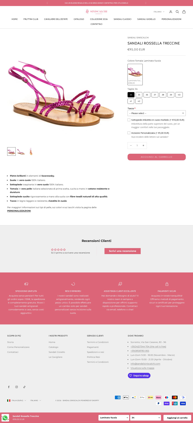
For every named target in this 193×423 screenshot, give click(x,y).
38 (163, 94)
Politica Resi (93, 357)
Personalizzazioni (171, 19)
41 (131, 100)
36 (147, 94)
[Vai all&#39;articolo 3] (31, 151)
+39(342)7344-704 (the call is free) (148, 346)
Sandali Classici (122, 19)
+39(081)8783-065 (140, 350)
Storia (10, 342)
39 (171, 94)
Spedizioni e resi (95, 352)
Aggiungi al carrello (156, 157)
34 (131, 94)
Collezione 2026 (99, 19)
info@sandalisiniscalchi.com (145, 363)
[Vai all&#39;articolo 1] (11, 151)
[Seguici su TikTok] (24, 386)
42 (139, 100)
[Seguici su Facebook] (8, 386)
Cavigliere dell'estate (56, 19)
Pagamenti (93, 347)
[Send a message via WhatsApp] (5, 417)
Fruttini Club (31, 19)
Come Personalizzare (18, 347)
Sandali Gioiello (146, 19)
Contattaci (96, 24)
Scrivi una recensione (122, 251)
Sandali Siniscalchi (138, 37)
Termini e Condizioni (98, 342)
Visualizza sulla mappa (142, 368)
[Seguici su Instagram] (16, 386)
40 (179, 94)
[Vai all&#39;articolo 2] (21, 151)
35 (139, 94)
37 (155, 94)
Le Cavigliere (55, 357)
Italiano (157, 12)
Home (14, 19)
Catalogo (79, 19)
